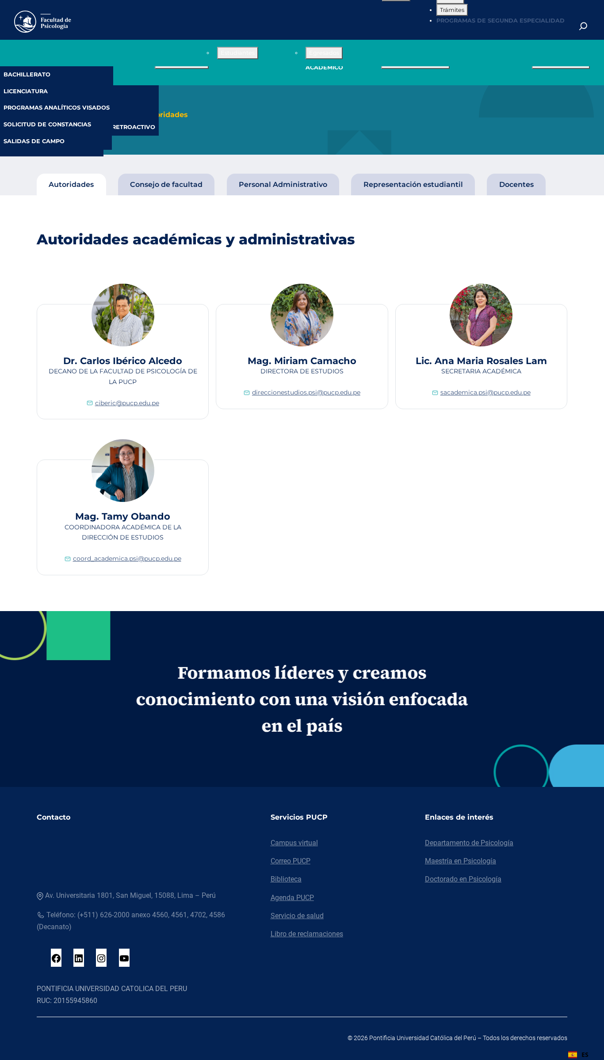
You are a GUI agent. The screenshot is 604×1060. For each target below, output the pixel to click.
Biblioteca (286, 879)
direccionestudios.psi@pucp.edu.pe (306, 392)
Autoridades (165, 114)
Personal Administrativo (283, 184)
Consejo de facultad (166, 184)
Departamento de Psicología (469, 843)
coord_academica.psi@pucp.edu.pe (127, 558)
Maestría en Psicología (460, 861)
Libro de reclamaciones (307, 934)
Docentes (516, 184)
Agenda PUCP (292, 897)
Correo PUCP (290, 861)
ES (585, 1054)
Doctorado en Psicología (463, 879)
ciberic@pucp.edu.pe (127, 403)
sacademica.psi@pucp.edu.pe (485, 392)
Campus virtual (294, 843)
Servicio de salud (297, 916)
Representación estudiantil (413, 184)
